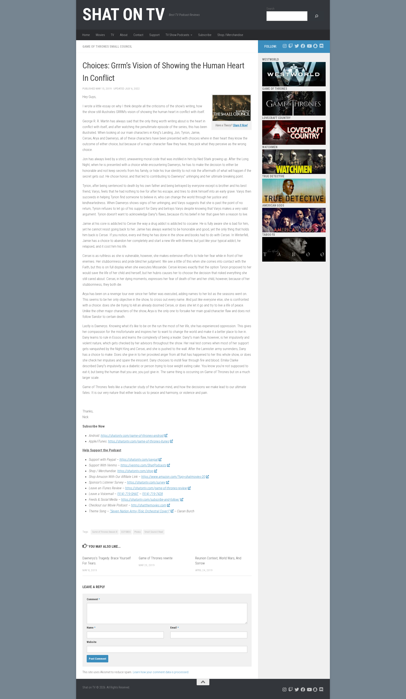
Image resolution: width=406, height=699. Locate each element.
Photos (137, 532)
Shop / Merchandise (230, 35)
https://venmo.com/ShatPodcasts (143, 465)
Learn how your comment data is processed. (161, 672)
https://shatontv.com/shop (135, 471)
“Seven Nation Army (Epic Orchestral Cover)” (140, 511)
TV (112, 35)
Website (91, 642)
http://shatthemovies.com (148, 505)
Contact (138, 35)
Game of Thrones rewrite (156, 558)
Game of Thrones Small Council (107, 46)
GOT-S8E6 (125, 532)
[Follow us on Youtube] (309, 46)
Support (154, 35)
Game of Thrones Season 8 (104, 532)
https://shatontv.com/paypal (138, 459)
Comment (93, 599)
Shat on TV (123, 14)
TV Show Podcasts (177, 35)
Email (174, 627)
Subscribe (204, 35)
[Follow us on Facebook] (303, 46)
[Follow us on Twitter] (297, 46)
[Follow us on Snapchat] (315, 46)
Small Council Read (154, 532)
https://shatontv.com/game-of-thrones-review (156, 488)
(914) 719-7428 (152, 494)
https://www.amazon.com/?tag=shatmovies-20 (173, 476)
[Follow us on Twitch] (290, 46)
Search (270, 8)
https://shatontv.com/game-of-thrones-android (132, 435)
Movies (100, 35)
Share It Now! (240, 125)
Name (91, 627)
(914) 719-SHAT (128, 494)
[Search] (317, 16)
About (124, 35)
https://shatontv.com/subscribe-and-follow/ (150, 499)
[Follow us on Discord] (321, 46)
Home (86, 35)
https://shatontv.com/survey (146, 482)
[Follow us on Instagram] (284, 46)
